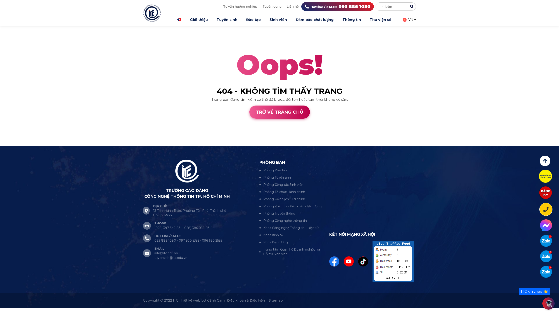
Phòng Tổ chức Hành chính (284, 192)
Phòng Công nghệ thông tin (285, 221)
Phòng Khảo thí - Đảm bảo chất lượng (292, 206)
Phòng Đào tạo (275, 170)
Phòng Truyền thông (279, 213)
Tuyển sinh (227, 20)
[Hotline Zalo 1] (546, 241)
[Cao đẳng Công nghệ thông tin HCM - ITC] (546, 256)
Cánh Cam (39, 143)
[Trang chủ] (179, 19)
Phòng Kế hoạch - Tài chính (284, 199)
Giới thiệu (199, 20)
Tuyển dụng (271, 7)
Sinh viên (278, 20)
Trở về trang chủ (279, 112)
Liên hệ (293, 7)
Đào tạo (253, 20)
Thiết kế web (11, 143)
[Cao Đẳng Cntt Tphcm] (546, 272)
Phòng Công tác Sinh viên (283, 185)
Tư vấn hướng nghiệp (240, 7)
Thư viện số (380, 20)
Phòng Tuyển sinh (277, 177)
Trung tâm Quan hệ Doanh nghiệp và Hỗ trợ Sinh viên (291, 251)
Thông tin (351, 20)
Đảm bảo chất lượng (315, 20)
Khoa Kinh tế (273, 235)
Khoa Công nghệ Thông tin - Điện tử (291, 228)
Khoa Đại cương (275, 242)
